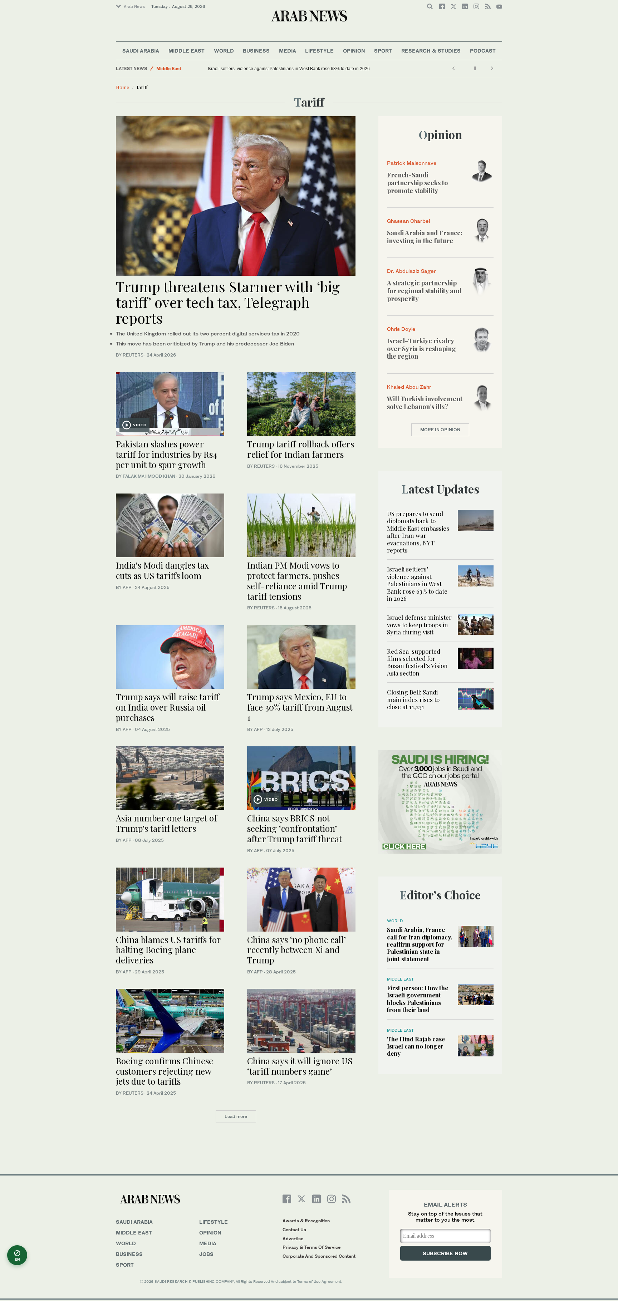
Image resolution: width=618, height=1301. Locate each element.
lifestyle (213, 1222)
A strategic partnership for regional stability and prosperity (424, 291)
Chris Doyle (401, 329)
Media (287, 51)
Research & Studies (431, 51)
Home (122, 87)
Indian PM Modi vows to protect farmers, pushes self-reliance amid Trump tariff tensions (297, 580)
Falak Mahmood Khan (149, 476)
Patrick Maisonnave (412, 163)
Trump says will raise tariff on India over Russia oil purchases (167, 707)
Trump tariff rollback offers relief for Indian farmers (300, 449)
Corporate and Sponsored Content (319, 1256)
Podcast (483, 51)
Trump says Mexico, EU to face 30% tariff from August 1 (300, 707)
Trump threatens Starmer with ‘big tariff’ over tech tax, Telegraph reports (228, 302)
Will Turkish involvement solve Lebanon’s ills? (424, 402)
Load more (236, 1116)
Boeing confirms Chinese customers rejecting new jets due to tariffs (164, 1071)
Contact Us (294, 1229)
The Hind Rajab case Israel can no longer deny (416, 1046)
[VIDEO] (170, 403)
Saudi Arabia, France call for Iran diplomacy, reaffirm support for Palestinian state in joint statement (419, 944)
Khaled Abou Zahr (409, 387)
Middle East (186, 51)
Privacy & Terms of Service (311, 1247)
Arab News (134, 6)
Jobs (206, 1254)
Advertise (293, 1238)
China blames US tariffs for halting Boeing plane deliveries (168, 950)
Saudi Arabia (140, 51)
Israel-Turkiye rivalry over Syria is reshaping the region (421, 348)
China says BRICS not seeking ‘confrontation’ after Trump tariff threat (294, 828)
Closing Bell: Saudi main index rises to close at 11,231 (413, 699)
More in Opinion (440, 429)
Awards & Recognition (306, 1220)
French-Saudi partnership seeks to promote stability (417, 183)
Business (256, 51)
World (224, 51)
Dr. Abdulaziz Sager (411, 271)
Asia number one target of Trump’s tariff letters (166, 823)
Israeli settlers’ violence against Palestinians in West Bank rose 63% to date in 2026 (289, 68)
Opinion (354, 51)
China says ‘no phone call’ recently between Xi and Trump (296, 950)
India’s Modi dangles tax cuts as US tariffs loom (162, 570)
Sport (383, 51)
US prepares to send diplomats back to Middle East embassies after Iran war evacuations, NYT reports (418, 532)
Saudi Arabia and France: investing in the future (424, 237)
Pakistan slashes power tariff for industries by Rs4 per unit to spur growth (166, 454)
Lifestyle (319, 51)
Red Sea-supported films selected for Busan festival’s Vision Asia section (417, 662)
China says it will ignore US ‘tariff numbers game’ (300, 1066)
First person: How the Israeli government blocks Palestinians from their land (417, 998)
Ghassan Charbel (408, 221)
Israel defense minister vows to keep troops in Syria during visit (419, 624)
